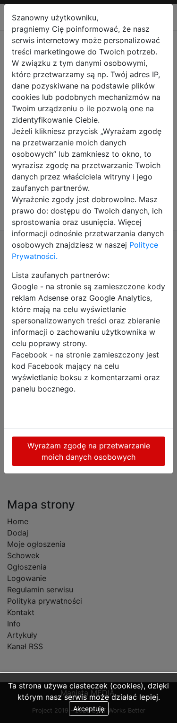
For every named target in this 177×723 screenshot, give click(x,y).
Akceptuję (88, 709)
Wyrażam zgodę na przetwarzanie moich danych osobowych (88, 451)
